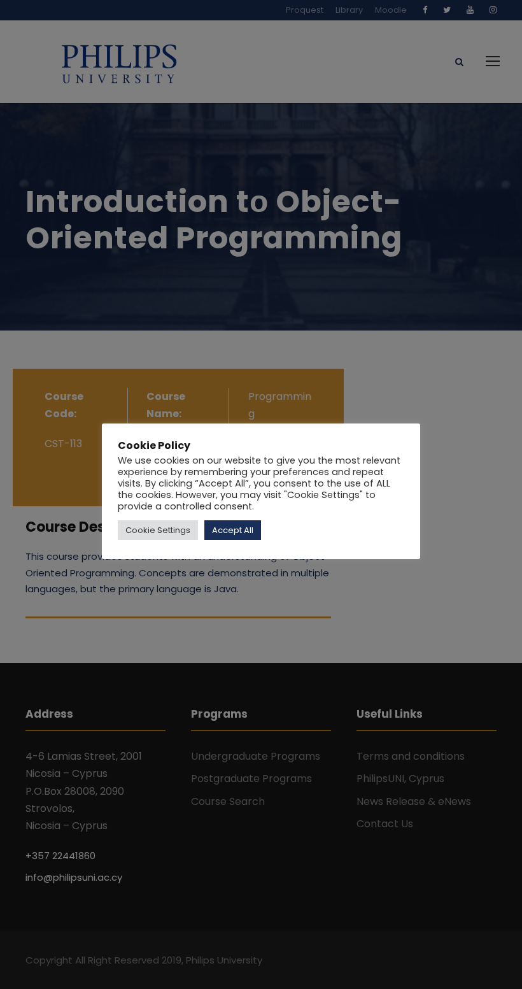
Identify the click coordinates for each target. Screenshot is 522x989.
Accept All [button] (232, 530)
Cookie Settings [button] (157, 530)
